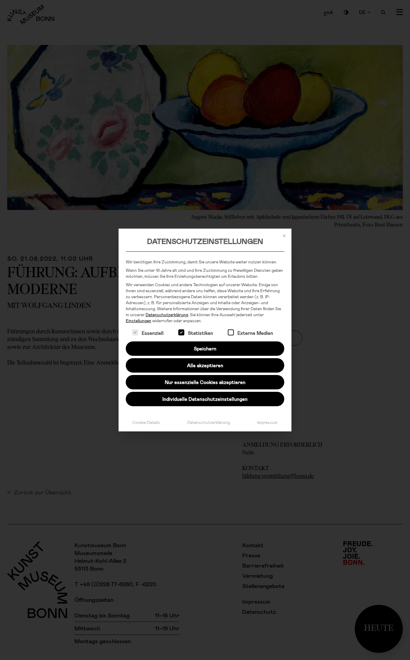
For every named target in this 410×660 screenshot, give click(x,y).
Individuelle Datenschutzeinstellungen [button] (205, 399)
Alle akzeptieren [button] (205, 365)
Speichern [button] (205, 348)
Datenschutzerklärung (167, 314)
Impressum (267, 422)
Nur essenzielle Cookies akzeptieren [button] (205, 382)
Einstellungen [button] (138, 320)
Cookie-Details (146, 422)
